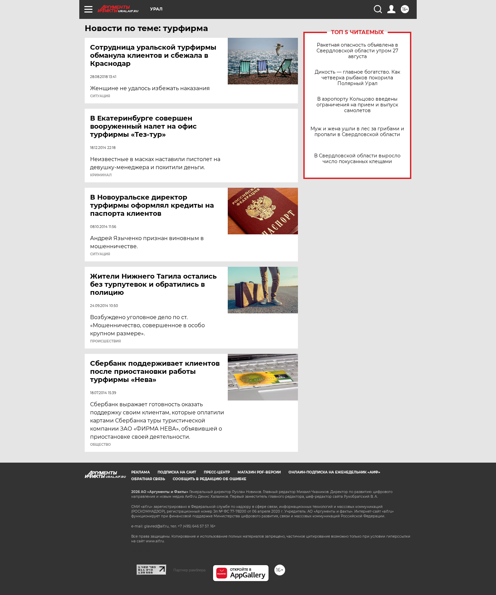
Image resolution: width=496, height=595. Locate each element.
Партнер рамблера (189, 570)
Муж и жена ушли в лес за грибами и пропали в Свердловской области (357, 131)
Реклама (140, 472)
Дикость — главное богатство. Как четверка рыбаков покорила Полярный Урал (357, 77)
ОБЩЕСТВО (100, 444)
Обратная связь (148, 479)
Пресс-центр (217, 472)
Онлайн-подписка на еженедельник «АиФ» (334, 472)
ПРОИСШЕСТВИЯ (105, 341)
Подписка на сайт (177, 472)
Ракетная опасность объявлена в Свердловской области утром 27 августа (357, 50)
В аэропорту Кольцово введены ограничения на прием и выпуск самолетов (357, 104)
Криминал (101, 175)
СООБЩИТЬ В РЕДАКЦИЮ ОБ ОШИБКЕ (209, 479)
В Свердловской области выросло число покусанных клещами (357, 158)
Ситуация (100, 96)
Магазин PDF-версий (259, 472)
